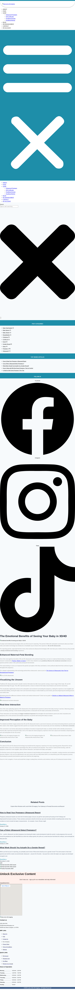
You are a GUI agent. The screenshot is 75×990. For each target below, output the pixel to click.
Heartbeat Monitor (10, 20)
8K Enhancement (8, 24)
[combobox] (9, 206)
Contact (6, 26)
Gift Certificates (10, 16)
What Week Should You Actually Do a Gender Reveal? (16, 365)
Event (4, 341)
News (4, 346)
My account (7, 28)
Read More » (3, 824)
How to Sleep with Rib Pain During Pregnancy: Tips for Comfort (18, 368)
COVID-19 (5, 339)
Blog (4, 22)
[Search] (0, 318)
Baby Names (6, 330)
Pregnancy (5, 348)
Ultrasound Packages (11, 14)
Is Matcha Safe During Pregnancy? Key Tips (13, 370)
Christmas (5, 337)
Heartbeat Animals (10, 18)
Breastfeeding (6, 335)
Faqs (4, 11)
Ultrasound (5, 351)
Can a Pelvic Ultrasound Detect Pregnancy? (13, 363)
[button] (37, 105)
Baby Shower (6, 332)
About (5, 9)
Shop (4, 13)
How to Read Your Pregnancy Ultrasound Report (14, 361)
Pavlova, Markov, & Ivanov (19, 660)
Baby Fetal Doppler (7, 328)
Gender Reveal (6, 344)
